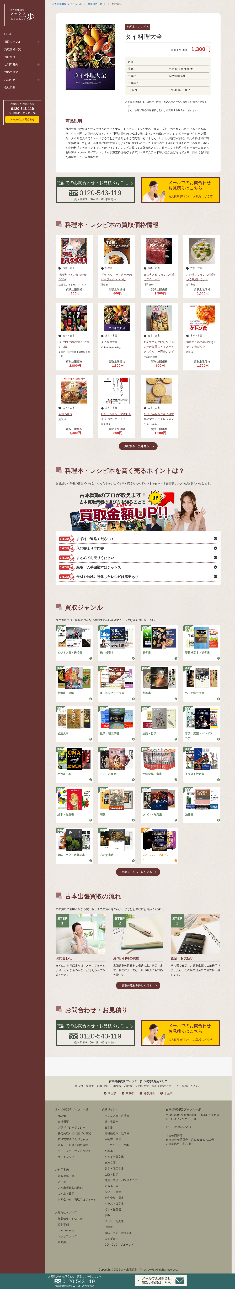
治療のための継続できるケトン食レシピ (201, 344)
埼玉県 (112, 1093)
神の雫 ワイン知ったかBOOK (72, 277)
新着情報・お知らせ (70, 1218)
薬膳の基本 (65, 414)
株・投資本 (107, 652)
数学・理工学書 (109, 733)
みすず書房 (107, 854)
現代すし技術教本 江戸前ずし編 (73, 344)
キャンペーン (66, 1230)
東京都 (130, 1093)
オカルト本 (64, 773)
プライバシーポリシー (71, 1127)
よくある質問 (66, 1193)
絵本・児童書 (65, 814)
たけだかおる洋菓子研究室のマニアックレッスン (159, 416)
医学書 (147, 652)
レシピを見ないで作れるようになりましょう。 (116, 416)
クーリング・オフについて (74, 1150)
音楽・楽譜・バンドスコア (199, 736)
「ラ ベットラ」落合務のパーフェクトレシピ (116, 277)
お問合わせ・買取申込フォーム (77, 1199)
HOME (8, 34)
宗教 (102, 814)
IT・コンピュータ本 (112, 692)
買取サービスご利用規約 (73, 1145)
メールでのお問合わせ (22, 119)
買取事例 (9, 56)
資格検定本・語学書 (197, 652)
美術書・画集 (65, 692)
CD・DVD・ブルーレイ (156, 857)
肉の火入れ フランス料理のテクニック (159, 277)
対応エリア (11, 72)
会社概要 (9, 87)
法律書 (189, 814)
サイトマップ (66, 1156)
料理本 (108, 268)
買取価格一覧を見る (136, 446)
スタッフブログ (67, 1236)
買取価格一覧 (12, 49)
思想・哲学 (149, 733)
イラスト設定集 (194, 773)
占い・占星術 (108, 773)
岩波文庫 (62, 733)
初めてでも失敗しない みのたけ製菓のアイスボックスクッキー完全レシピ (159, 347)
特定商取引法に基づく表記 (74, 1133)
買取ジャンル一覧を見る (137, 871)
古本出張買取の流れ (70, 1187)
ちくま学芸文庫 (194, 692)
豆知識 (62, 1242)
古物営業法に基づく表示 (73, 1139)
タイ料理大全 (109, 342)
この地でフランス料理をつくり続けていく (201, 277)
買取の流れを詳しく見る (137, 985)
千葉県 (168, 1093)
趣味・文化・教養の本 (71, 854)
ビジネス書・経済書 (69, 652)
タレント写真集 (152, 814)
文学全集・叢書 (152, 773)
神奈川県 (149, 1093)
